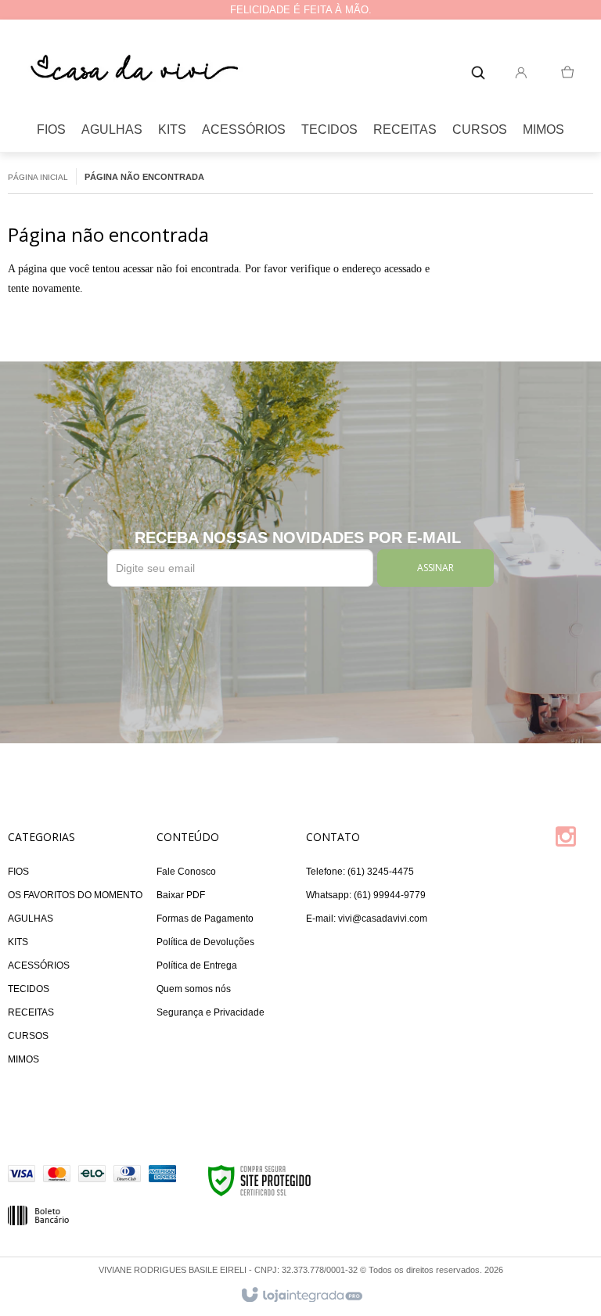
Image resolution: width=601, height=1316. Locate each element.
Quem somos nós (194, 988)
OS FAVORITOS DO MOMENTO (75, 895)
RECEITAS (31, 1012)
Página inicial (38, 177)
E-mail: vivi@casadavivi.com (366, 918)
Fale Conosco (186, 871)
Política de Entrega (197, 965)
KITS (18, 942)
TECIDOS (28, 988)
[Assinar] (435, 568)
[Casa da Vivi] (133, 68)
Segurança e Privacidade (211, 1012)
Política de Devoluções (205, 942)
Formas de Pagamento (205, 918)
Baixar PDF (181, 895)
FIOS (18, 871)
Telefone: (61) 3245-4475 (360, 871)
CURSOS (28, 1035)
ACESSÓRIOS (39, 965)
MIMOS (23, 1059)
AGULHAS (30, 918)
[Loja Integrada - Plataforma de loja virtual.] (301, 1296)
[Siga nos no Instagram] (573, 841)
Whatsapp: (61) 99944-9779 (366, 895)
